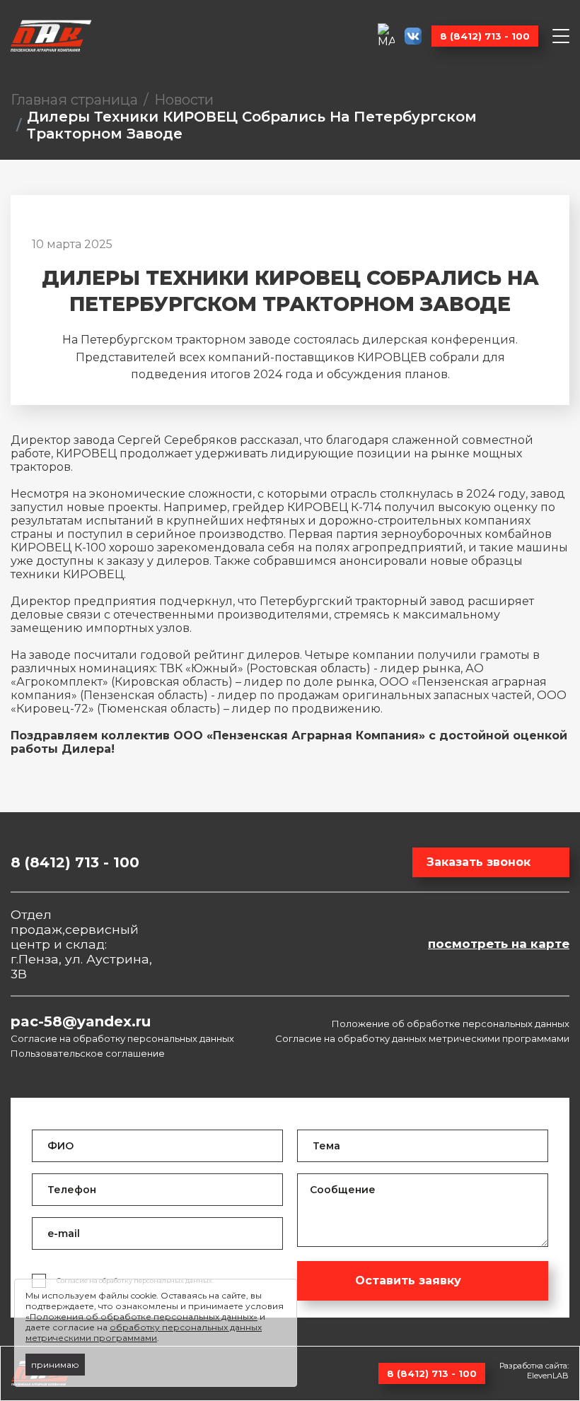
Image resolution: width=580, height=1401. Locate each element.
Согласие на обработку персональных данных (122, 1038)
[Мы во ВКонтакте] (413, 36)
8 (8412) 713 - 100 (485, 36)
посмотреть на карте (498, 944)
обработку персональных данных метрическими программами (143, 1332)
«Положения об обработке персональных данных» (141, 1316)
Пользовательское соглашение (88, 1053)
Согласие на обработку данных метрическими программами (422, 1038)
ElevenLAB (548, 1376)
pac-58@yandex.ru (81, 1021)
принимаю (55, 1364)
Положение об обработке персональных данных (450, 1023)
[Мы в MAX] (386, 35)
